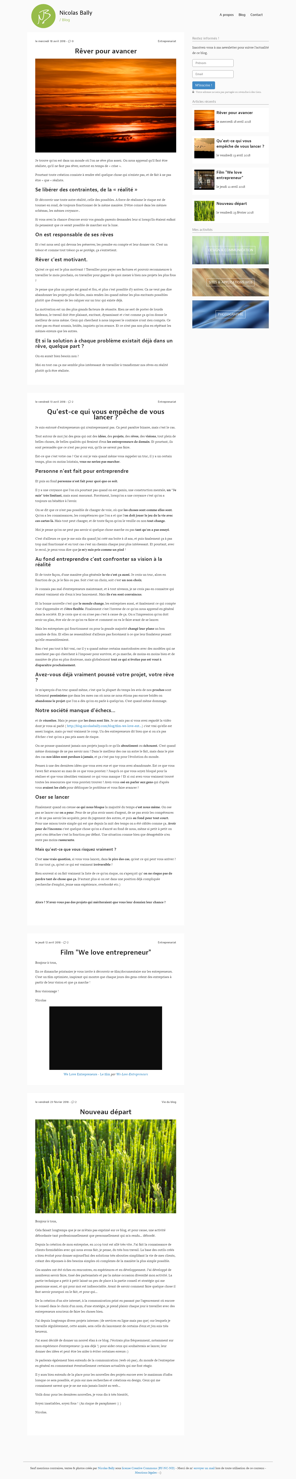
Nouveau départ (106, 1112)
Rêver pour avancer (106, 51)
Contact (256, 14)
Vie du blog (169, 1102)
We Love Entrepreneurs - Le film (87, 1074)
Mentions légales (146, 1472)
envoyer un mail (204, 1468)
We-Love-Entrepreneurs (132, 1074)
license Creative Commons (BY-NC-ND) (148, 1468)
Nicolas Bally (75, 13)
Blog (242, 14)
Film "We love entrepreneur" (105, 952)
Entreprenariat (167, 41)
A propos (227, 14)
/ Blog (64, 19)
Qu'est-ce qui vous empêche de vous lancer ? (106, 414)
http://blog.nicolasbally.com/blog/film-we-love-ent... (104, 726)
